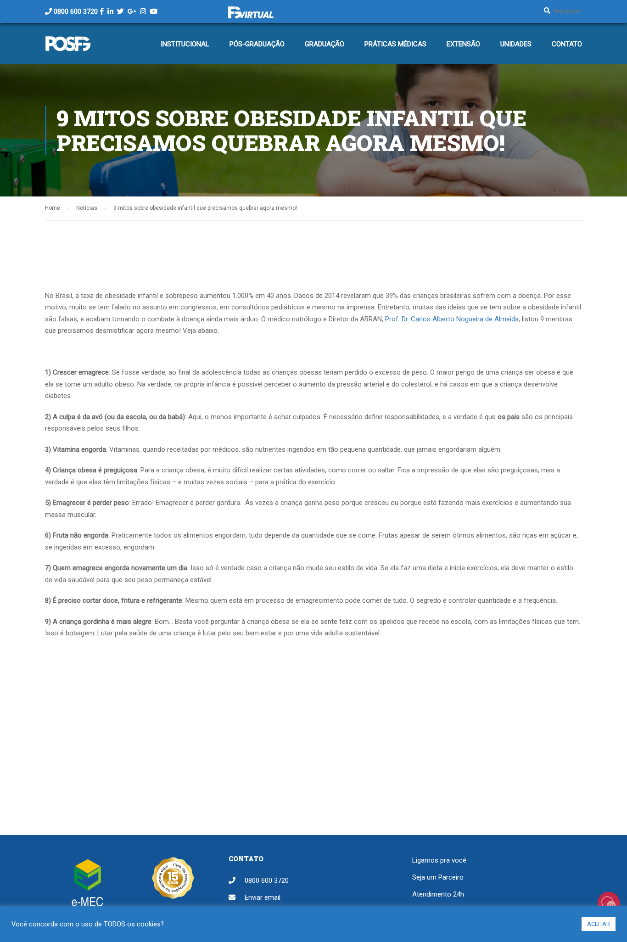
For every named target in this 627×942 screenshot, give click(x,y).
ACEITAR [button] (598, 923)
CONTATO (567, 44)
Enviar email (262, 897)
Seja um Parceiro (438, 877)
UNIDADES (516, 44)
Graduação (324, 44)
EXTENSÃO (463, 44)
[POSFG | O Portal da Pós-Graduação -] (68, 48)
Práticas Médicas (395, 44)
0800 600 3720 (76, 11)
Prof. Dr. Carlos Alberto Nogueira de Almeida (452, 319)
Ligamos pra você (439, 860)
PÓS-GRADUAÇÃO (257, 44)
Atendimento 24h (438, 894)
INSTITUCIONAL (185, 44)
